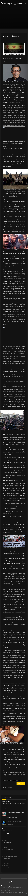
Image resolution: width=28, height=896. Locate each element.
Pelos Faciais (6, 863)
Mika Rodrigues (19, 39)
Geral (11, 787)
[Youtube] (9, 882)
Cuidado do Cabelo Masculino (10, 856)
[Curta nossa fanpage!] (7, 882)
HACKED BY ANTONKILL (7, 807)
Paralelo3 (25, 893)
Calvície (5, 847)
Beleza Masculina (7, 842)
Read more (20, 783)
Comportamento (7, 851)
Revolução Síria (14, 780)
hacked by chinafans (6, 801)
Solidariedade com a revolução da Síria (11, 547)
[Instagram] (11, 882)
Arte (4, 838)
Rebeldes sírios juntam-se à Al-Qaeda (11, 249)
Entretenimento (7, 858)
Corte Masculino (7, 854)
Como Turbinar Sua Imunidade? (14, 821)
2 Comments (22, 787)
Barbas (5, 840)
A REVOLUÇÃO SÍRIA (11, 36)
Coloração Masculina (8, 849)
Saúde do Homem (7, 867)
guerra (6, 780)
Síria (22, 780)
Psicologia (6, 865)
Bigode (5, 845)
